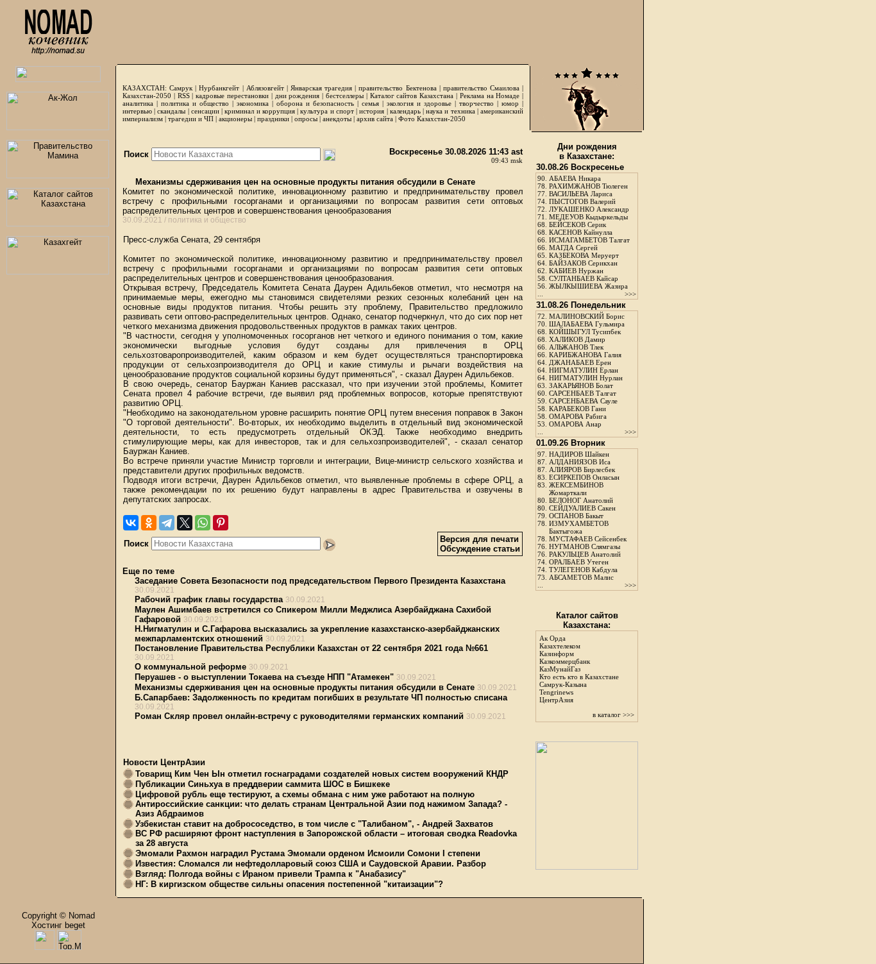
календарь (405, 111)
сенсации (205, 111)
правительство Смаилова (481, 88)
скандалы (171, 111)
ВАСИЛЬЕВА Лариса (580, 194)
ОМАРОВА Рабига (578, 416)
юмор (510, 103)
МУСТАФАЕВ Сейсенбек (588, 539)
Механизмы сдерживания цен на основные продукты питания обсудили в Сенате (304, 182)
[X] (184, 522)
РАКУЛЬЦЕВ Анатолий (585, 554)
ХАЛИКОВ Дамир (577, 339)
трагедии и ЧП (191, 119)
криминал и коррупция (259, 111)
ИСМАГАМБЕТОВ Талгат (589, 240)
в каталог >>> (613, 714)
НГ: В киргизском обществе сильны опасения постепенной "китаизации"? (289, 884)
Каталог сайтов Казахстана (412, 95)
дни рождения (297, 95)
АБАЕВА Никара (575, 178)
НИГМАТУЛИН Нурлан (586, 378)
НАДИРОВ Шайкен (579, 454)
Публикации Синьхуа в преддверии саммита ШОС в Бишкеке (262, 784)
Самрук (180, 88)
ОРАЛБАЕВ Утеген (579, 562)
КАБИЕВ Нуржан (576, 271)
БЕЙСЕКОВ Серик (577, 224)
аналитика (137, 103)
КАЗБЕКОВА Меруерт (584, 255)
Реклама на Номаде (490, 95)
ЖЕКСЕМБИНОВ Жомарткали (576, 488)
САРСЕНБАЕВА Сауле (583, 401)
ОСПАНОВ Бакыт (576, 516)
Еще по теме (148, 571)
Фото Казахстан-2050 (432, 119)
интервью (137, 111)
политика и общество (195, 103)
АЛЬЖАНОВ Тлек (576, 347)
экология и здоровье (419, 103)
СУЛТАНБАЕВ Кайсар (583, 278)
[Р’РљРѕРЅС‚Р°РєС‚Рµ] (131, 522)
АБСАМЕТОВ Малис (581, 577)
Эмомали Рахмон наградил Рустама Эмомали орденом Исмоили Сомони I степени (307, 853)
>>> (630, 294)
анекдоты (337, 119)
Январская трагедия (321, 88)
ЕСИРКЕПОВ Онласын (584, 477)
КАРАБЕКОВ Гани (577, 408)
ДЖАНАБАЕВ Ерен (580, 362)
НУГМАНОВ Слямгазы (584, 546)
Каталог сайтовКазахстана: (587, 620)
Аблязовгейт (265, 88)
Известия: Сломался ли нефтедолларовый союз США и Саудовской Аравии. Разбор (310, 863)
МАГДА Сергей (573, 247)
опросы (305, 119)
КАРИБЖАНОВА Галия (585, 355)
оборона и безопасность (315, 103)
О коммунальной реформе (190, 667)
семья (370, 103)
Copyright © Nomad (58, 915)
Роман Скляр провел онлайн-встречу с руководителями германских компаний (299, 716)
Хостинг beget (58, 925)
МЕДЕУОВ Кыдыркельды (588, 217)
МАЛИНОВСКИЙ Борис (587, 316)
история (371, 111)
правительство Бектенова (397, 88)
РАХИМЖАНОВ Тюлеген (588, 186)
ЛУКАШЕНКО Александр (589, 209)
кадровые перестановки (232, 95)
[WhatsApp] (202, 522)
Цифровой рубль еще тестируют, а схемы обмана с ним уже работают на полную (305, 794)
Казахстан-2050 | (150, 95)
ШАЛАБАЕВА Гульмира (587, 324)
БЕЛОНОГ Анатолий (581, 500)
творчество (476, 103)
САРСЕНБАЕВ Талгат (582, 393)
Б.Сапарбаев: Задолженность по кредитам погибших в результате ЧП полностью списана (321, 697)
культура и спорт (326, 111)
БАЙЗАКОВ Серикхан (583, 263)
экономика (253, 103)
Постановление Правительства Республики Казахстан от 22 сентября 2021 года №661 (311, 648)
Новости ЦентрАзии (164, 762)
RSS (184, 95)
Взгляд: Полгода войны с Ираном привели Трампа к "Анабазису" (270, 874)
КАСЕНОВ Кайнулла (580, 232)
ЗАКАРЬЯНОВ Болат (581, 385)
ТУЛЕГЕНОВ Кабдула (583, 569)
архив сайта (375, 119)
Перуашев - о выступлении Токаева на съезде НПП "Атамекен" (264, 677)
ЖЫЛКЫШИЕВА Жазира (588, 286)
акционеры (235, 119)
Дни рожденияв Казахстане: (587, 151)
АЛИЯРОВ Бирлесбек (582, 469)
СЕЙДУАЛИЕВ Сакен (582, 508)
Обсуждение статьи (480, 549)
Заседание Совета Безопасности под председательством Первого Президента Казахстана (320, 581)
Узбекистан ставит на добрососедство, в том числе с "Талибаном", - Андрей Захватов (314, 824)
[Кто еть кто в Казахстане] (586, 867)
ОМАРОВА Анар (575, 424)
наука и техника (450, 111)
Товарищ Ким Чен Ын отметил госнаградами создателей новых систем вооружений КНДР (322, 774)
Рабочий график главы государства (209, 599)
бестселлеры (345, 95)
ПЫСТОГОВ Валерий (582, 201)
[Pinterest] (220, 522)
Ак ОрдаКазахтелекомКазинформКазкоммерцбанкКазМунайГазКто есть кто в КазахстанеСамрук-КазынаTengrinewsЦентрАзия (579, 669)
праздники (273, 119)
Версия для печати (479, 539)
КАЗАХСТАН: (144, 88)
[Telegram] (166, 522)
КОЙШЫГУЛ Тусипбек (585, 331)
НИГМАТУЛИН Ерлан (583, 370)
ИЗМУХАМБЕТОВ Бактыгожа (579, 527)
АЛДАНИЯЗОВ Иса (580, 462)
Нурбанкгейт (219, 88)
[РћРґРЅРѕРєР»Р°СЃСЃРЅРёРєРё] (148, 522)
